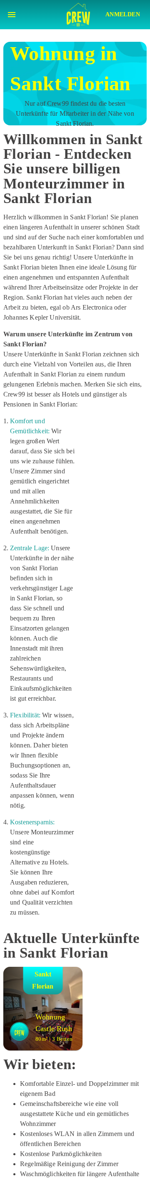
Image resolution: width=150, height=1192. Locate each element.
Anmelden (122, 14)
